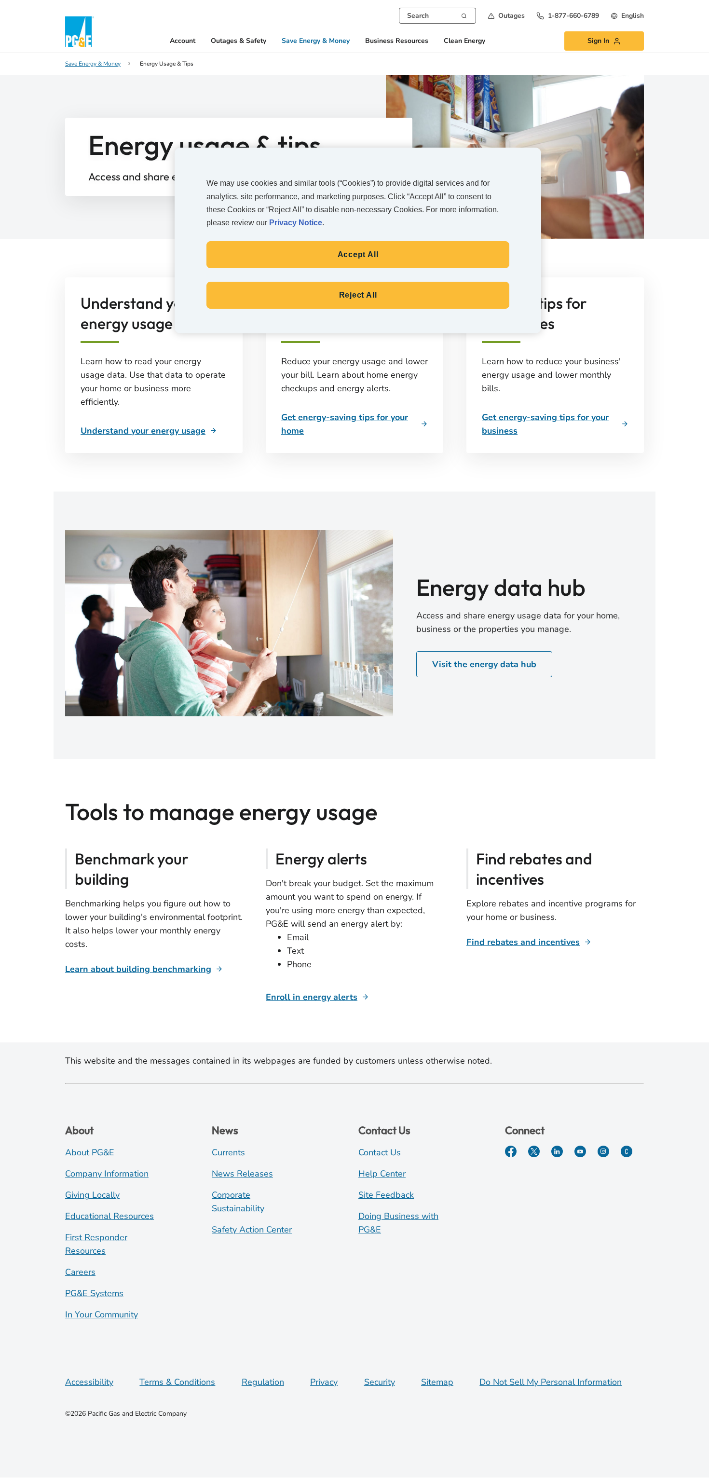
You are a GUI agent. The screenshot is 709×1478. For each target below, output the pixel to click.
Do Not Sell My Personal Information (550, 1382)
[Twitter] (533, 1151)
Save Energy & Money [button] (316, 41)
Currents (228, 1152)
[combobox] (437, 16)
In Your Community (101, 1314)
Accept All (358, 254)
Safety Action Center (252, 1229)
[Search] (464, 15)
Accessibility (89, 1382)
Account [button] (182, 41)
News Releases (242, 1173)
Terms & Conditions (177, 1382)
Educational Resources (109, 1216)
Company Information (107, 1173)
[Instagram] (603, 1151)
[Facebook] (510, 1151)
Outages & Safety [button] (238, 41)
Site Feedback (386, 1195)
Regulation (263, 1382)
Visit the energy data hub (484, 664)
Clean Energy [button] (464, 41)
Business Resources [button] (396, 41)
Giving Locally (92, 1195)
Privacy (324, 1382)
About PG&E (89, 1152)
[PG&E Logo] (79, 31)
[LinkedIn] (557, 1151)
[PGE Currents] (626, 1151)
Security (379, 1382)
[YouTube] (580, 1151)
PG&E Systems (94, 1293)
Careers (80, 1272)
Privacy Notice (295, 223)
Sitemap (437, 1382)
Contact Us (379, 1152)
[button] (506, 15)
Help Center (382, 1173)
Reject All (358, 295)
